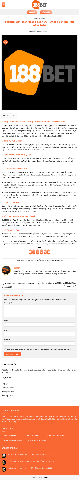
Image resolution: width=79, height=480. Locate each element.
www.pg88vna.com (37, 441)
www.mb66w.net (11, 435)
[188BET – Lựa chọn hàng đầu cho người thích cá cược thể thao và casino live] (39, 4)
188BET (5, 384)
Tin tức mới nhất (7, 388)
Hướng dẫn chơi (39, 18)
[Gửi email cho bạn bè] (41, 252)
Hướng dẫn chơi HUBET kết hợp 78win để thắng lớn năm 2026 (31, 461)
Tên (6, 320)
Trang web (7, 339)
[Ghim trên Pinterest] (45, 252)
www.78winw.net (33, 435)
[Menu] (3, 4)
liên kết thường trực (57, 260)
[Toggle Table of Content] (13, 115)
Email (6, 330)
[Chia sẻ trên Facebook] (34, 252)
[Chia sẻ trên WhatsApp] (30, 252)
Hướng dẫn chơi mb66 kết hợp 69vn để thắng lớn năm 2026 (30, 468)
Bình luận (8, 303)
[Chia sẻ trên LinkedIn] (49, 252)
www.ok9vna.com (55, 435)
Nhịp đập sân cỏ (7, 396)
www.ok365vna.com (13, 441)
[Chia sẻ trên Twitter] (37, 252)
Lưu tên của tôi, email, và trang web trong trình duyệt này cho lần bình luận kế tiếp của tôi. (39, 349)
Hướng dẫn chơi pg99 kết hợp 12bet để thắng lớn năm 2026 (30, 454)
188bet (47, 31)
